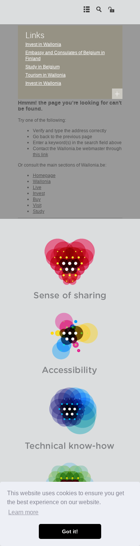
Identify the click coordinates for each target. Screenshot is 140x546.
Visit (37, 205)
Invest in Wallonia (43, 44)
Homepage (44, 176)
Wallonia (42, 181)
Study (38, 211)
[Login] (111, 9)
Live (37, 187)
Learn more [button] (23, 512)
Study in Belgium (42, 67)
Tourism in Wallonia (45, 75)
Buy (37, 199)
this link (40, 155)
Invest (39, 193)
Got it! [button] (70, 531)
